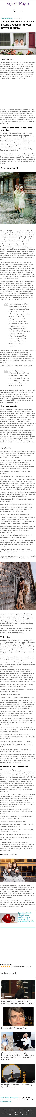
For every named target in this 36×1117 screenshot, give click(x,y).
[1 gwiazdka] (1, 966)
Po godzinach (14, 1097)
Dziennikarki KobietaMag (7, 18)
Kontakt (5, 1110)
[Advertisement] (18, 93)
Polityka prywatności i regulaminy (24, 1110)
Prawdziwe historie (5, 1101)
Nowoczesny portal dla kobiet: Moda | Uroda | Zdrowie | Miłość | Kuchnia (18, 1113)
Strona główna (4, 1097)
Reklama (11, 1110)
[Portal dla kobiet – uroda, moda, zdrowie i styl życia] (18, 4)
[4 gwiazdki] (7, 966)
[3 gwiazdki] (5, 966)
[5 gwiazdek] (9, 966)
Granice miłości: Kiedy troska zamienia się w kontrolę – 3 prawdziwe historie (26, 917)
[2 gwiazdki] (3, 966)
